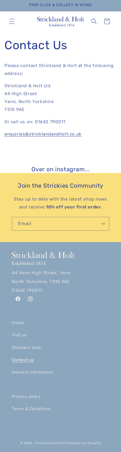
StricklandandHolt (50, 443)
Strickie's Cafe (26, 347)
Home (17, 322)
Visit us (19, 335)
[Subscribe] (102, 224)
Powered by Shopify (84, 443)
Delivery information (32, 372)
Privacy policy (26, 396)
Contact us (23, 359)
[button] (11, 21)
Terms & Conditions (31, 408)
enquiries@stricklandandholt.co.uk (43, 134)
